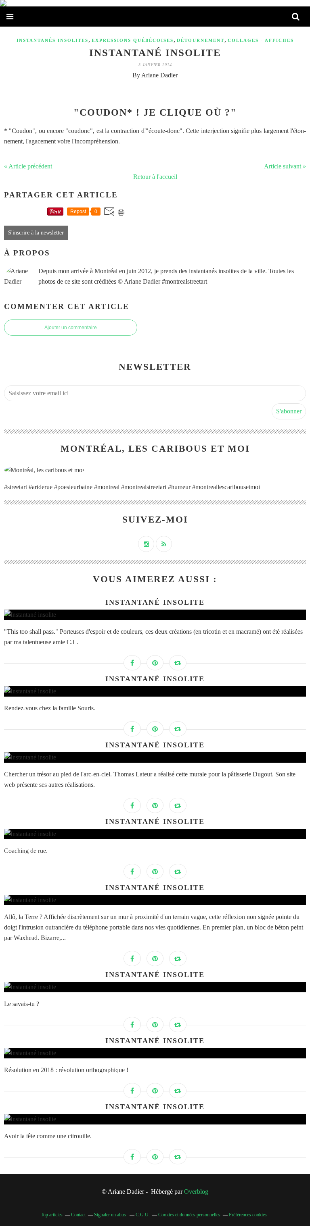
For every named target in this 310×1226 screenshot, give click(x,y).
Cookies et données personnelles (189, 1215)
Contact (78, 1215)
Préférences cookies (248, 1215)
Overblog (196, 1191)
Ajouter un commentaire (70, 327)
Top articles (52, 1215)
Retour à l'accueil (155, 176)
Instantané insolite (155, 52)
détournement (200, 40)
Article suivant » (285, 166)
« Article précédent (28, 166)
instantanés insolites (52, 40)
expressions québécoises (133, 40)
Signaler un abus (110, 1215)
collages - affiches (261, 40)
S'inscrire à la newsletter (36, 233)
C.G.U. (143, 1215)
